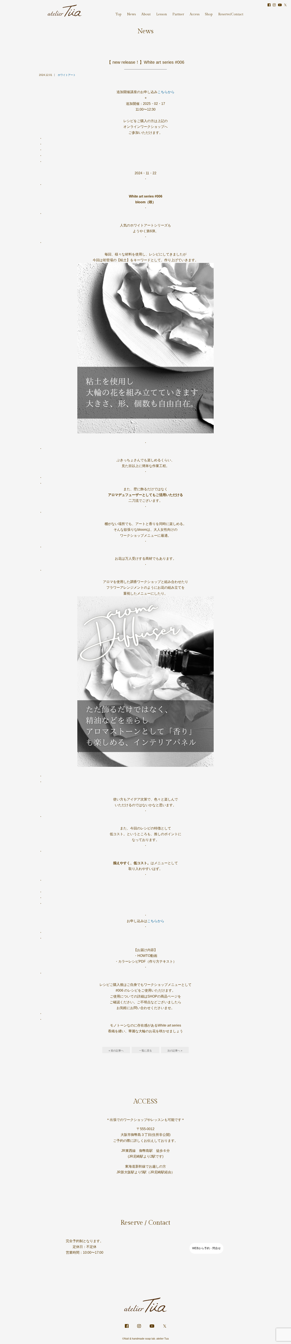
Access (195, 14)
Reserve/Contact (230, 14)
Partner (178, 14)
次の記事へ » (174, 1050)
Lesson (161, 14)
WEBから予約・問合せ (206, 1248)
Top (118, 14)
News (131, 14)
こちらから (165, 92)
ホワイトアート (67, 75)
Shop (209, 14)
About (146, 14)
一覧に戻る (145, 1050)
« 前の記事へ (116, 1050)
